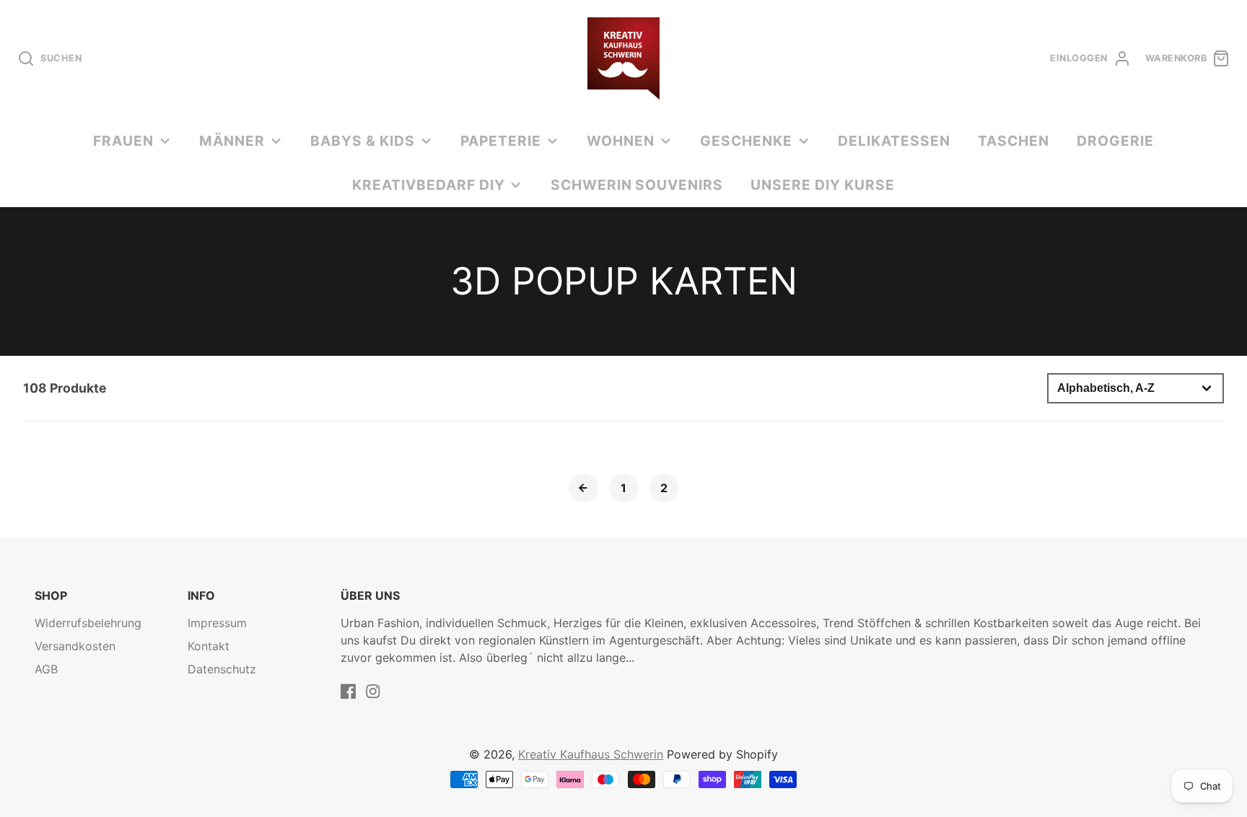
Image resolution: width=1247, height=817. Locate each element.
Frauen (123, 140)
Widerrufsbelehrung (88, 623)
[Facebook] (348, 691)
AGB (46, 669)
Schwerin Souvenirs (637, 184)
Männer (232, 140)
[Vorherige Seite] (583, 487)
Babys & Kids (362, 140)
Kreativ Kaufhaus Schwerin (590, 754)
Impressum (217, 623)
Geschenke (746, 140)
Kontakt (208, 646)
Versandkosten (75, 646)
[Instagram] (373, 691)
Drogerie (1115, 140)
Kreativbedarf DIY (428, 184)
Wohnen (621, 140)
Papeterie (500, 140)
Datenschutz (222, 669)
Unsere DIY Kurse (822, 184)
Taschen (1013, 140)
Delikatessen (894, 140)
